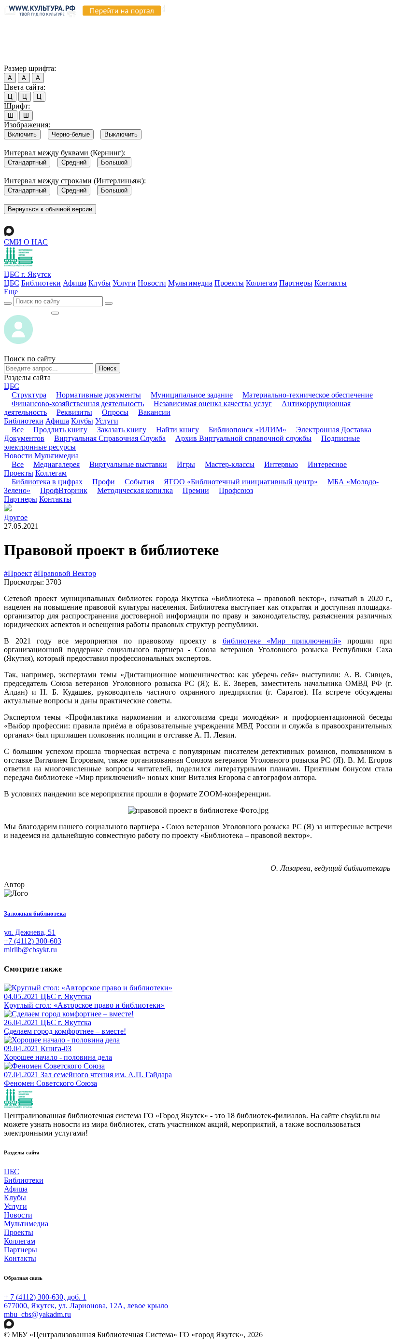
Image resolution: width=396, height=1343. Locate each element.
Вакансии (154, 412)
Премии (196, 490)
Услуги (124, 283)
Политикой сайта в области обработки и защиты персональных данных (127, 32)
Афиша (74, 283)
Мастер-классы (230, 464)
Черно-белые (71, 134)
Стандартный (27, 162)
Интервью (281, 464)
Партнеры (295, 283)
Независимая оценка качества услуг (213, 403)
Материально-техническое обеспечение (307, 395)
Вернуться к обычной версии (50, 209)
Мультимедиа (190, 283)
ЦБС (11, 283)
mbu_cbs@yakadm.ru (37, 1314)
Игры (186, 464)
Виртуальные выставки (128, 464)
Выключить (121, 134)
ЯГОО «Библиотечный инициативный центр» (241, 482)
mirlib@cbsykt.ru (30, 950)
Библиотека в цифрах (47, 482)
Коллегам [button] (51, 473)
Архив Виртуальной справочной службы (243, 438)
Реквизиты (74, 412)
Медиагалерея (56, 464)
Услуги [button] (106, 421)
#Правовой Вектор (65, 573)
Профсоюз (236, 490)
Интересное (327, 464)
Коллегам (261, 283)
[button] (11, 292)
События (139, 482)
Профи (103, 482)
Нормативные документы (98, 395)
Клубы (99, 283)
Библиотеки (41, 283)
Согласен (21, 59)
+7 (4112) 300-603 (32, 941)
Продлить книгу (60, 429)
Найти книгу (177, 429)
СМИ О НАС (26, 242)
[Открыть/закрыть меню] (55, 313)
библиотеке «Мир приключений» (282, 641)
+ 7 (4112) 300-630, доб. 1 (45, 1297)
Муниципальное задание (192, 395)
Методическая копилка (135, 490)
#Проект (18, 573)
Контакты (330, 283)
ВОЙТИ (27, 310)
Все (18, 429)
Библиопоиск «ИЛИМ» (247, 429)
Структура (29, 395)
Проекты (229, 283)
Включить (22, 134)
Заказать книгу (121, 429)
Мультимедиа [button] (56, 456)
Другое (16, 517)
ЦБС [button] (11, 386)
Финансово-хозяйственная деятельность (78, 403)
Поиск (107, 368)
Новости (152, 283)
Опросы (115, 412)
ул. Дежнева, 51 (30, 932)
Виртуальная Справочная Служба (110, 438)
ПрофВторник (63, 490)
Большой (114, 162)
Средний (73, 162)
